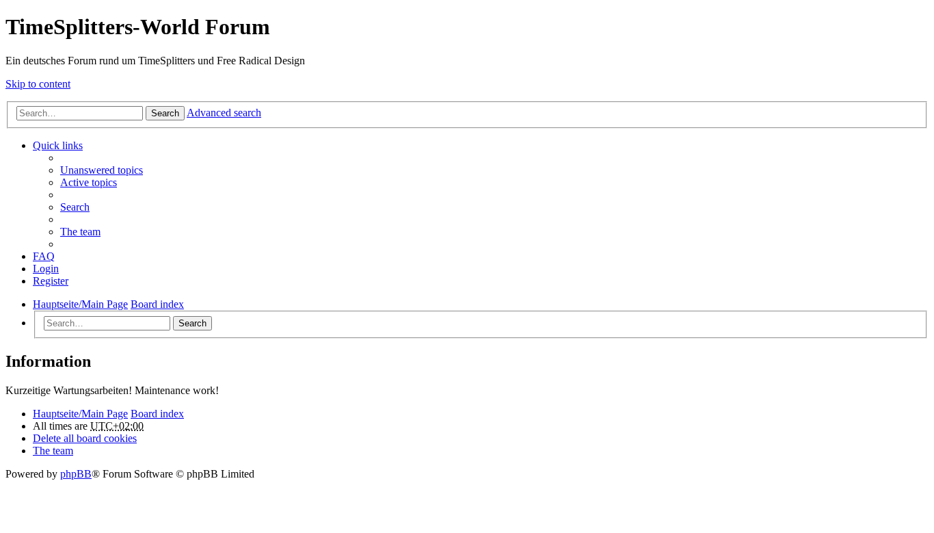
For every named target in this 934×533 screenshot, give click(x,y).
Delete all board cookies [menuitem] (85, 438)
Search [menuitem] (75, 207)
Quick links (58, 145)
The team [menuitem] (80, 231)
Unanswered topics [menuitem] (101, 170)
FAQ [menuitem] (44, 256)
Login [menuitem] (46, 268)
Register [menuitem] (50, 281)
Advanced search (224, 112)
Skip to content (37, 84)
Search (165, 113)
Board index (157, 413)
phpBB (76, 474)
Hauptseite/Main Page (80, 413)
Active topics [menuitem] (88, 182)
